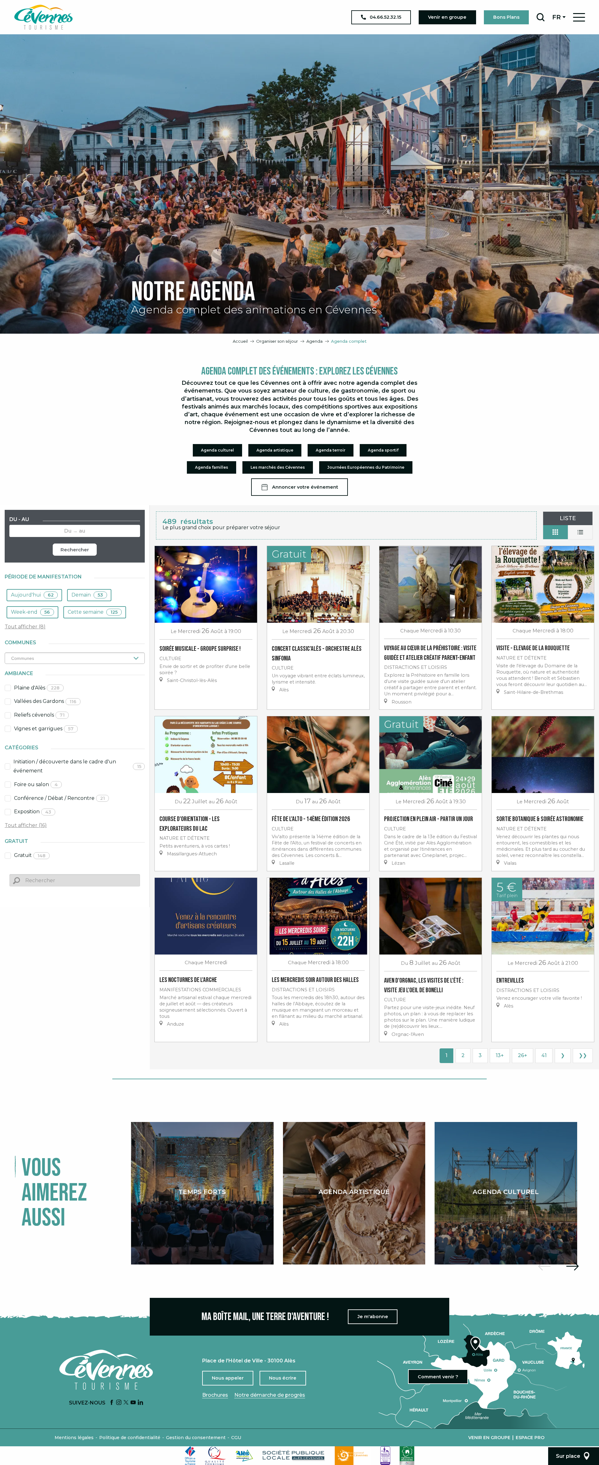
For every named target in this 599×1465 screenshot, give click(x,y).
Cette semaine (93, 612)
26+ (522, 1055)
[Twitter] (126, 1402)
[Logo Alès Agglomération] (244, 1455)
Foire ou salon (36, 784)
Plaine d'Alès (37, 688)
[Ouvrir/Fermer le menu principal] (579, 17)
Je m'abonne (373, 1316)
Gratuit (30, 855)
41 (544, 1055)
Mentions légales (74, 1437)
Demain (87, 595)
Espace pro (530, 1437)
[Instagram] (119, 1402)
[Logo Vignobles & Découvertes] (407, 1455)
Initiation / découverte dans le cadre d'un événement (77, 766)
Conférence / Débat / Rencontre (59, 798)
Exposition (32, 812)
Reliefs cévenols (39, 715)
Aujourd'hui (32, 595)
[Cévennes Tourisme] (43, 17)
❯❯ (583, 1055)
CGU (236, 1437)
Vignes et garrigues (44, 729)
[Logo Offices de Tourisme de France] (190, 1455)
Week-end (30, 612)
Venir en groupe (489, 1437)
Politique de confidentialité (129, 1437)
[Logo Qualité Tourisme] (215, 1455)
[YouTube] (133, 1402)
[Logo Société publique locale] (293, 1455)
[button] (540, 17)
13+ (500, 1055)
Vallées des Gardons (45, 701)
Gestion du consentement (196, 1437)
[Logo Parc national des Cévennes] (353, 1455)
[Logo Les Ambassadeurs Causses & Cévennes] (385, 1455)
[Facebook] (112, 1402)
